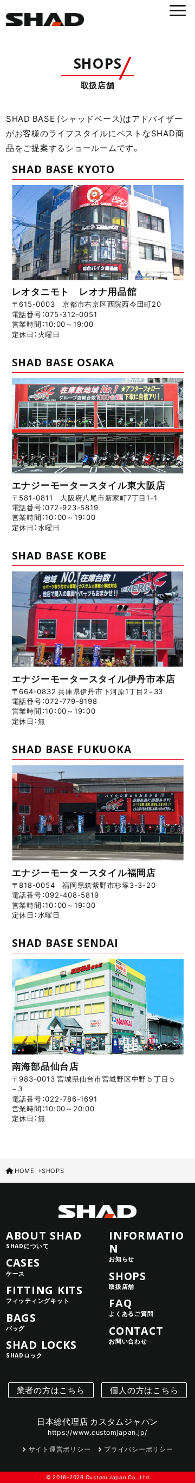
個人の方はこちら (144, 1390)
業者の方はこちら (51, 1390)
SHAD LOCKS (41, 1348)
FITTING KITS (44, 1294)
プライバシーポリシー (138, 1449)
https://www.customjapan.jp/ (97, 1432)
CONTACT (136, 1334)
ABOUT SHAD (44, 1239)
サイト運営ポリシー (59, 1449)
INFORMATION (146, 1246)
